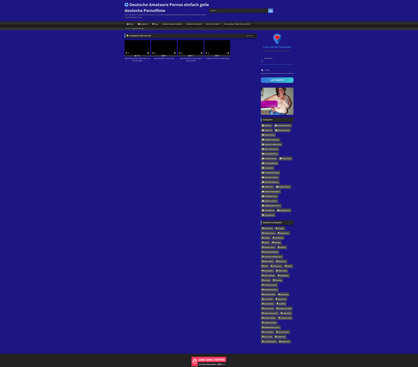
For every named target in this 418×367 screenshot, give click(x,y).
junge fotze (284, 294)
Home (131, 24)
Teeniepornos (269, 210)
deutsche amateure (271, 252)
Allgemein (268, 125)
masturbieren (268, 304)
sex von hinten (284, 332)
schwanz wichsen (270, 322)
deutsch (283, 247)
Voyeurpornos (269, 215)
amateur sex (284, 233)
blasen (266, 242)
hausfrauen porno (270, 285)
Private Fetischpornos (272, 191)
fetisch (289, 266)
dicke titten (282, 261)
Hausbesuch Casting (272, 172)
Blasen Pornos (270, 135)
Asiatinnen (268, 130)
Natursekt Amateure (271, 182)
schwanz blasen (269, 318)
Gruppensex (269, 168)
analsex (267, 238)
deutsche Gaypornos (272, 139)
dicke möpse (268, 261)
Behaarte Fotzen (283, 130)
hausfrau (278, 280)
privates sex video (285, 308)
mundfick (282, 304)
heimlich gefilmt (269, 294)
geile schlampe (269, 275)
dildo (265, 266)
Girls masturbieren (271, 163)
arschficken (279, 238)
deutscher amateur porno (273, 256)
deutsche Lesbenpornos (273, 144)
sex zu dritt (268, 337)
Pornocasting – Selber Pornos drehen (237, 24)
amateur (281, 228)
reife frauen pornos (270, 313)
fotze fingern (268, 271)
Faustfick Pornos (270, 158)
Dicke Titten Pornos (271, 149)
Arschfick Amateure (284, 125)
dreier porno (277, 266)
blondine (277, 242)
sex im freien (268, 332)
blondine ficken (269, 247)
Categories (144, 24)
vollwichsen (281, 337)
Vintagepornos (285, 210)
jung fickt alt (268, 299)
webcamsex (285, 341)
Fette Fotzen (286, 158)
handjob (267, 280)
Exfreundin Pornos (271, 154)
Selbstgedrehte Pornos (272, 205)
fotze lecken (282, 271)
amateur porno (269, 233)
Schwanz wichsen (271, 201)
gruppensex (284, 275)
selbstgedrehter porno (271, 327)
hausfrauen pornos (270, 289)
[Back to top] (411, 360)
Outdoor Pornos (284, 187)
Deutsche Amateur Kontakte (172, 24)
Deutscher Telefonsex (193, 24)
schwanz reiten (286, 318)
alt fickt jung (268, 228)
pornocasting (268, 308)
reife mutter (287, 313)
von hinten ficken (270, 341)
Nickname (269, 58)
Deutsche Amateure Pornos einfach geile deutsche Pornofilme (167, 7)
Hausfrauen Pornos (271, 177)
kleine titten (282, 299)
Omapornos (269, 187)
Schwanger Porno (271, 196)
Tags (156, 24)
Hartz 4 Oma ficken (212, 24)
